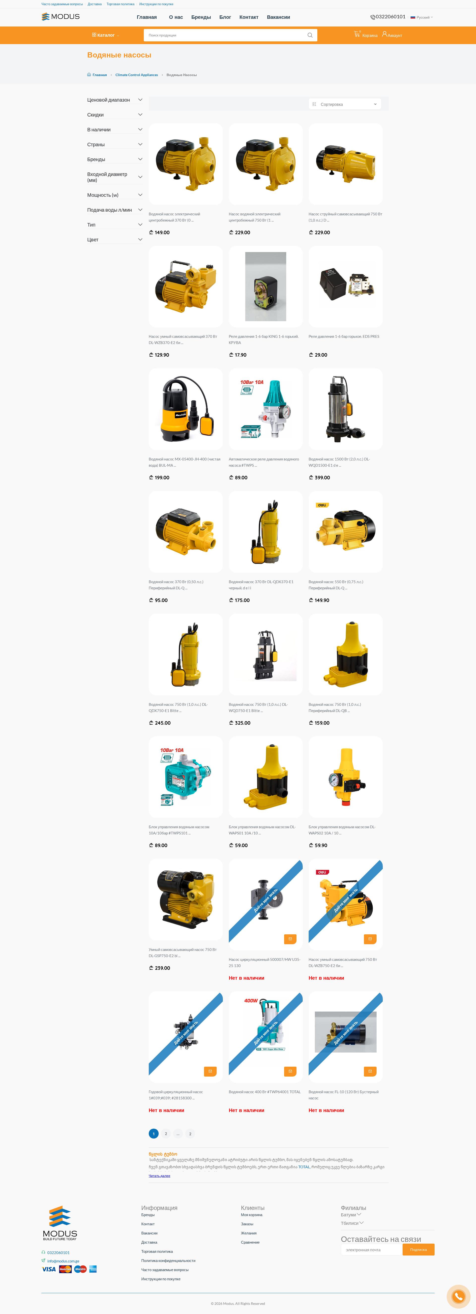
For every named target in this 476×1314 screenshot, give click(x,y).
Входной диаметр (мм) (107, 177)
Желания (249, 1233)
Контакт (249, 17)
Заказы (247, 1224)
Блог (225, 17)
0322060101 (391, 16)
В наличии (99, 129)
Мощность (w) (103, 195)
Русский (422, 17)
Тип (91, 225)
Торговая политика (120, 4)
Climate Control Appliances (137, 75)
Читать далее (159, 1175)
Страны (96, 144)
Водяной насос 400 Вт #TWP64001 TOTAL (265, 1091)
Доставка (95, 4)
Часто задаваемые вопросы (62, 4)
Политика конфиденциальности (168, 1260)
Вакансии (278, 17)
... (178, 1133)
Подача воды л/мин (109, 210)
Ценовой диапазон (108, 100)
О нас (176, 17)
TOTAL (304, 1166)
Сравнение (250, 1242)
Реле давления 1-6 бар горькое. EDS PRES (344, 336)
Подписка (418, 1249)
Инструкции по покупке (156, 4)
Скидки (95, 114)
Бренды (201, 17)
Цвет (92, 239)
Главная (147, 17)
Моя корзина (251, 1214)
